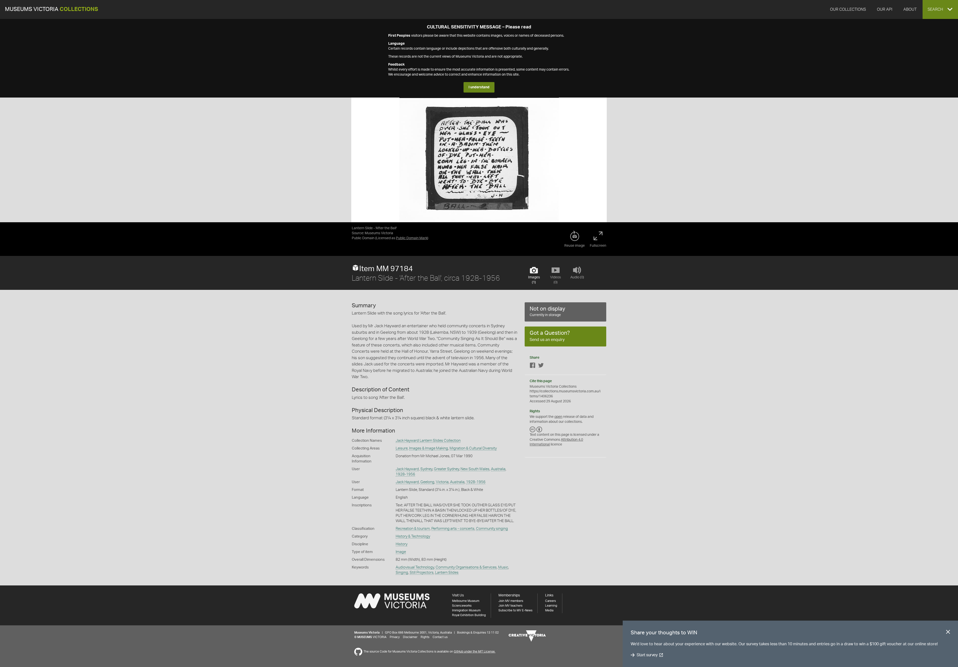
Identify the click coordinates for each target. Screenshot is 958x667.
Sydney (426, 469)
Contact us (440, 637)
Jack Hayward (407, 469)
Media (549, 610)
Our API (884, 9)
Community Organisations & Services (466, 567)
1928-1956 (405, 474)
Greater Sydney (446, 469)
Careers (550, 600)
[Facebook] (533, 366)
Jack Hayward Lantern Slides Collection (428, 441)
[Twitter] (541, 366)
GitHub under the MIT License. (474, 651)
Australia (498, 469)
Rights (425, 637)
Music (503, 567)
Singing (402, 572)
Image (401, 552)
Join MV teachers (510, 605)
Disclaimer (410, 637)
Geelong (427, 482)
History (401, 544)
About (910, 9)
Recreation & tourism (413, 529)
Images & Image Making (428, 448)
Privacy (395, 637)
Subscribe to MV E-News (515, 610)
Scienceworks (462, 605)
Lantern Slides (447, 572)
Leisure (402, 448)
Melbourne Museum (465, 600)
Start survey (647, 655)
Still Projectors (422, 572)
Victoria (442, 482)
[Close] (948, 633)
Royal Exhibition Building (469, 615)
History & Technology (413, 536)
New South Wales (475, 469)
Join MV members (510, 600)
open (558, 417)
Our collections (848, 9)
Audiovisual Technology (415, 567)
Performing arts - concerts (453, 529)
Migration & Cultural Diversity (473, 448)
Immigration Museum (466, 610)
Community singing (492, 529)
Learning (551, 605)
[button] (940, 9)
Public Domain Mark (411, 238)
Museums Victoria (51, 9)
